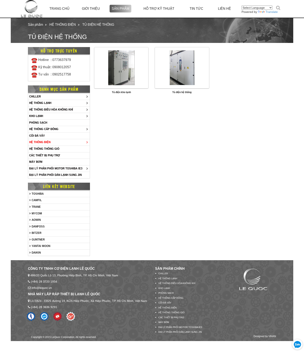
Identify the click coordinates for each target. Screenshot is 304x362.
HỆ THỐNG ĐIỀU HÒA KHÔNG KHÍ (51, 109)
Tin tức (196, 8)
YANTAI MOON (40, 246)
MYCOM (36, 213)
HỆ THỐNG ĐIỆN (62, 24)
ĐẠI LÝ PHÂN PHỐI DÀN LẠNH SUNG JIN (55, 174)
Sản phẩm (120, 8)
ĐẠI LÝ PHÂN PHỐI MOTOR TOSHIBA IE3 (55, 168)
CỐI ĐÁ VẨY (37, 135)
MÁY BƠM (35, 161)
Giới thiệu (91, 8)
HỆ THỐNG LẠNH (40, 102)
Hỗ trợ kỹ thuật (159, 8)
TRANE (36, 206)
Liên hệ (224, 8)
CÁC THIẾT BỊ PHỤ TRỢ (44, 155)
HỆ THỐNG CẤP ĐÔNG (43, 129)
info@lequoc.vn (42, 287)
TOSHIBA (37, 193)
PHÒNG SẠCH (38, 122)
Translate (272, 11)
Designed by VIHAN (265, 336)
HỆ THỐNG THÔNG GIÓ (44, 148)
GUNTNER (38, 239)
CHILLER (35, 96)
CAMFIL (36, 200)
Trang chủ (59, 8)
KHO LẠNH (36, 116)
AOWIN (36, 219)
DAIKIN (36, 252)
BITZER (36, 232)
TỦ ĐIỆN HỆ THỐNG (98, 24)
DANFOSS (38, 226)
